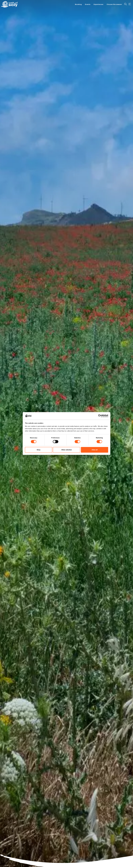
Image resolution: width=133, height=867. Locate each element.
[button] (129, 4)
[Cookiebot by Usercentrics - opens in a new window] (99, 415)
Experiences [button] (98, 4)
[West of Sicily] (9, 4)
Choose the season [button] (114, 4)
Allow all (94, 450)
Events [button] (87, 4)
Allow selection (66, 450)
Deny (38, 450)
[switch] (55, 441)
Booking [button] (78, 4)
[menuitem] (78, 4)
